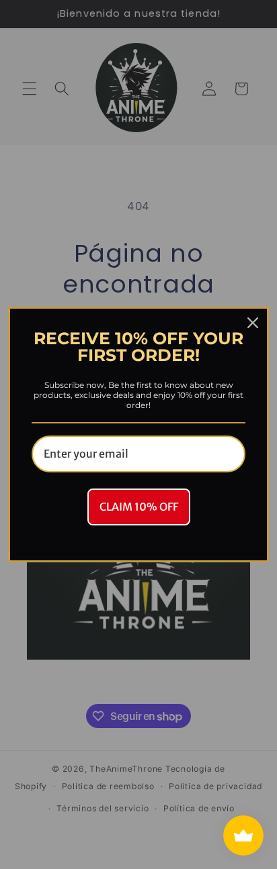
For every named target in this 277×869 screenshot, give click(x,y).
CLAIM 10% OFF (139, 506)
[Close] (253, 323)
